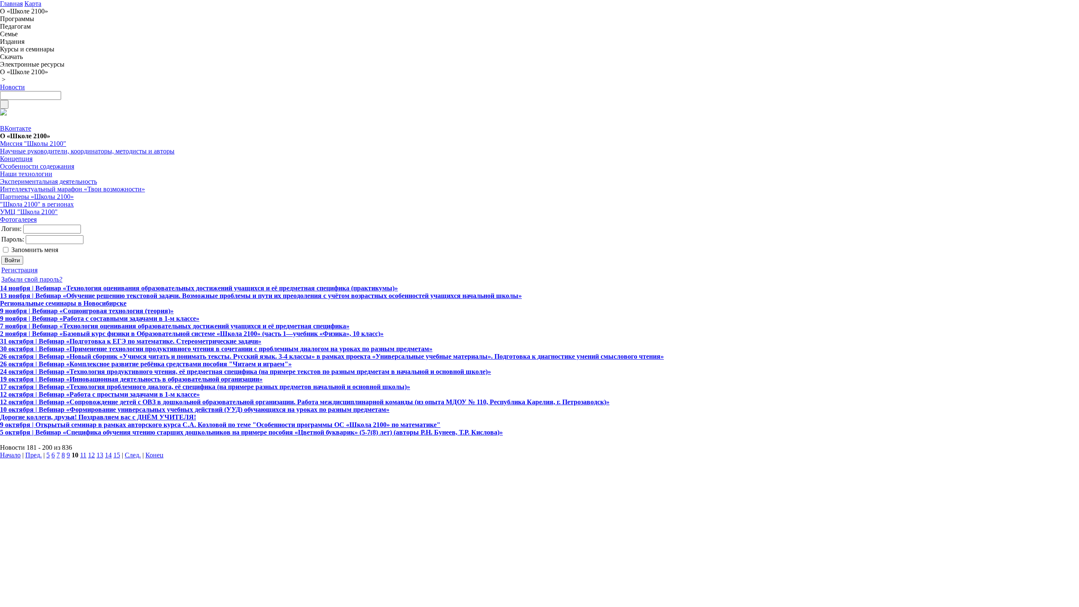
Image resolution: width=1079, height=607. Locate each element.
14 (108, 455)
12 (91, 455)
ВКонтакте (15, 128)
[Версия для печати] (3, 113)
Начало (10, 455)
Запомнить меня (34, 249)
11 (83, 455)
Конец (154, 455)
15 (116, 455)
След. (133, 455)
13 (100, 455)
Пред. (33, 455)
